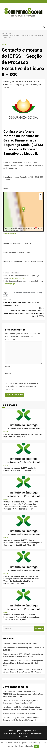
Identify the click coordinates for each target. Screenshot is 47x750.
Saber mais (29, 746)
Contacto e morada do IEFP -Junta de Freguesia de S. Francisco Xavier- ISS (23, 453)
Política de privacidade (13, 733)
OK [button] (36, 746)
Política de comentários (32, 733)
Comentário (10, 340)
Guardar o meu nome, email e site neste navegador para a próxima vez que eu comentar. (22, 386)
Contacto (33, 713)
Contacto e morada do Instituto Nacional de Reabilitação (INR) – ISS (21, 302)
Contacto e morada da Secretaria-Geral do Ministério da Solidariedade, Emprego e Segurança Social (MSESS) (24, 312)
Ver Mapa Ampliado (9, 233)
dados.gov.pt (10, 284)
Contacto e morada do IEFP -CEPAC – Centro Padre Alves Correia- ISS (23, 419)
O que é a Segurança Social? (26, 731)
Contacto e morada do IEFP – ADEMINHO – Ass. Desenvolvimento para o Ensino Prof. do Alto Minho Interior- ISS (23, 694)
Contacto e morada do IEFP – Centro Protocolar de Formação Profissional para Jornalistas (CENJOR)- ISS (23, 599)
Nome (8, 367)
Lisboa (4, 44)
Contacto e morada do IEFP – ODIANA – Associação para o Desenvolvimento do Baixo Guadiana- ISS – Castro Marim (23, 663)
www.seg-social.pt (17, 278)
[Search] (43, 27)
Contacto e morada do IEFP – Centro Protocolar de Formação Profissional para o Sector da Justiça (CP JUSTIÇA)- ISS (23, 525)
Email (8, 374)
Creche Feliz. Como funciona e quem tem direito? (20, 644)
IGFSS (10, 293)
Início (11, 731)
